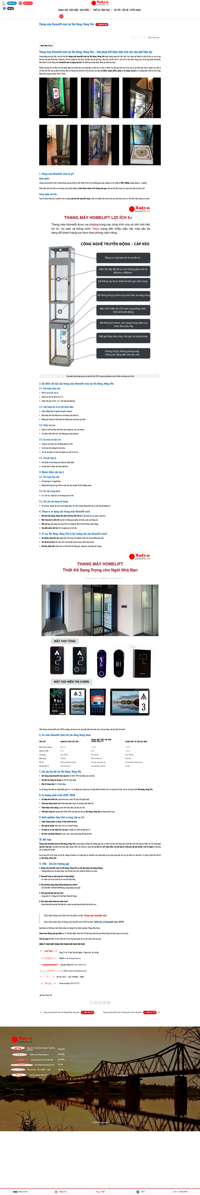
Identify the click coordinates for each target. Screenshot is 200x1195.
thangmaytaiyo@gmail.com (77, 970)
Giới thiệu (74, 10)
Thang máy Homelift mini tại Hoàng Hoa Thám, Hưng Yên (122, 1012)
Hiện (50, 45)
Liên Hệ (125, 10)
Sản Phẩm (61, 1059)
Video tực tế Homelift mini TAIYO (108, 921)
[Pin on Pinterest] (104, 1003)
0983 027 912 (103, 24)
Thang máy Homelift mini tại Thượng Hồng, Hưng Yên (61, 1012)
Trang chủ (63, 10)
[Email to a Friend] (100, 1003)
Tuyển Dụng (135, 10)
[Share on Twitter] (96, 1003)
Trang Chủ (61, 1048)
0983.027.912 (75, 983)
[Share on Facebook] (92, 1003)
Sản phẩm (84, 10)
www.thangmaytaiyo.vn (73, 958)
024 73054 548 (80, 964)
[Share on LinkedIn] (108, 1003)
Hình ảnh (105, 10)
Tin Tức (117, 10)
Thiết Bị (96, 10)
